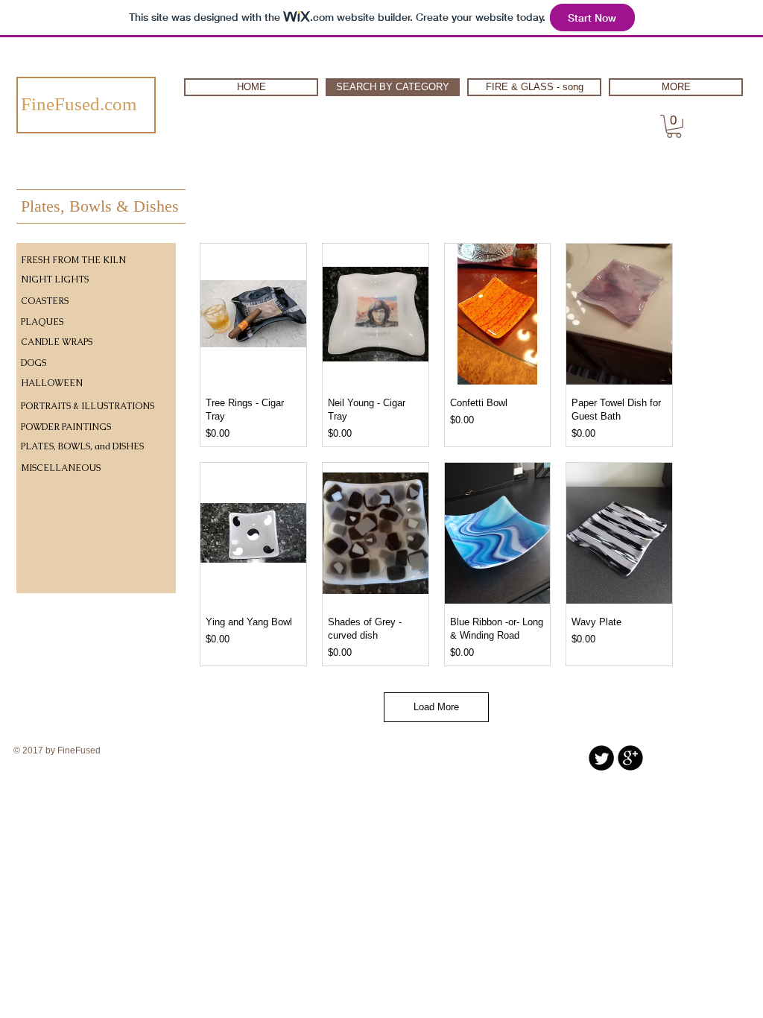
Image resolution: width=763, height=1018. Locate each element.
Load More (436, 706)
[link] (674, 126)
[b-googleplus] (630, 758)
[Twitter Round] (601, 758)
